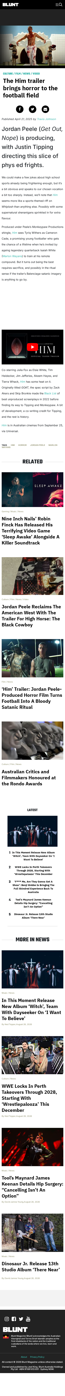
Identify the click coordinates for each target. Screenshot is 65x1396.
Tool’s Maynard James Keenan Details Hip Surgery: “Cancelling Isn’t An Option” (33, 903)
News (26, 74)
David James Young (14, 1202)
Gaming (5, 511)
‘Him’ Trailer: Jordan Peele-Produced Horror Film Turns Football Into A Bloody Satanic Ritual (32, 698)
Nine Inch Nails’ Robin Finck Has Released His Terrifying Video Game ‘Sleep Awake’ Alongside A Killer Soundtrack (31, 531)
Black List (50, 393)
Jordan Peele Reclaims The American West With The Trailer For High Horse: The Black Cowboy (31, 615)
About (24, 1357)
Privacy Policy (37, 1357)
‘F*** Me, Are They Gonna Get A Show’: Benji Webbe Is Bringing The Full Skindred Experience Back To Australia (33, 887)
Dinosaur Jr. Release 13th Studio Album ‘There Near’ (33, 916)
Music (13, 511)
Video (36, 74)
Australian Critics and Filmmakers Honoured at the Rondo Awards (29, 777)
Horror (22, 445)
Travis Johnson (46, 119)
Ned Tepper (10, 1024)
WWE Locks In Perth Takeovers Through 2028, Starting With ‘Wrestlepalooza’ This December (33, 870)
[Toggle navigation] (58, 4)
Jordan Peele (37, 445)
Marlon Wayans (12, 256)
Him (55, 195)
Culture (8, 74)
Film (18, 74)
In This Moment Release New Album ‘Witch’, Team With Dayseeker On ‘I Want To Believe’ (33, 856)
